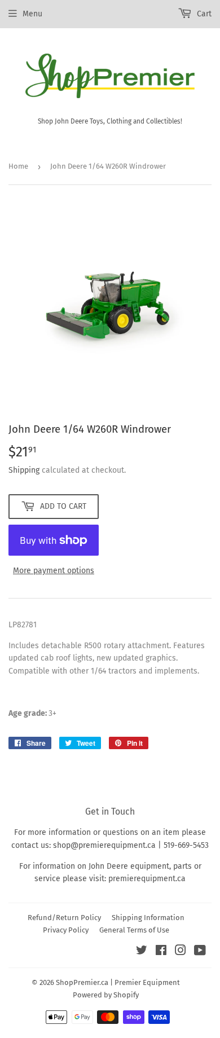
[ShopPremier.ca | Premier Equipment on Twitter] (141, 952)
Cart (203, 14)
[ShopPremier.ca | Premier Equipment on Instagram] (180, 952)
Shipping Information (148, 917)
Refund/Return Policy (64, 917)
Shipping (23, 470)
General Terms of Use (134, 930)
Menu (32, 14)
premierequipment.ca (147, 878)
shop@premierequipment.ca (104, 845)
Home (18, 166)
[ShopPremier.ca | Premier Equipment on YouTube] (200, 952)
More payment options (53, 570)
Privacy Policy (66, 930)
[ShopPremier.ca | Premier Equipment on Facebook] (161, 952)
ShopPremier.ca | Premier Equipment (118, 982)
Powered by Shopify (106, 995)
